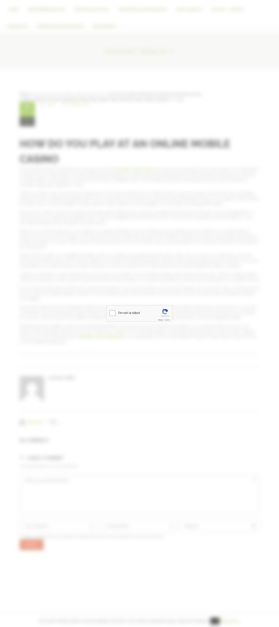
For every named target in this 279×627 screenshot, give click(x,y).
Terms (167, 320)
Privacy (160, 320)
